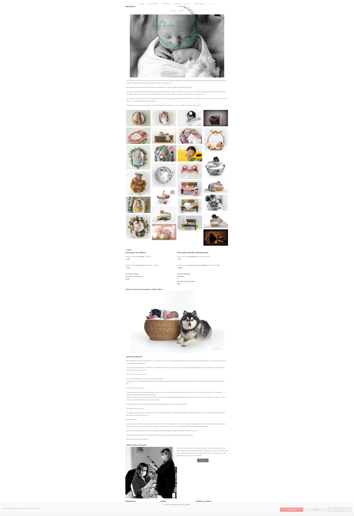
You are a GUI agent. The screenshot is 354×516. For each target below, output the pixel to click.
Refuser (316, 510)
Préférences (339, 510)
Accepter (291, 510)
